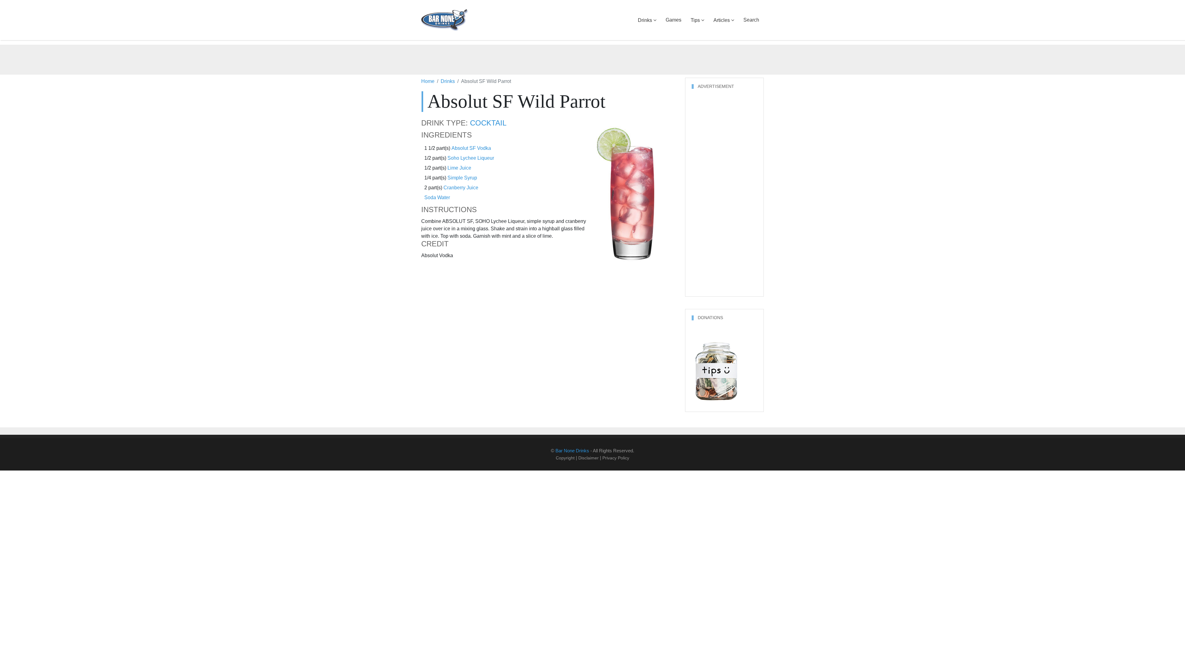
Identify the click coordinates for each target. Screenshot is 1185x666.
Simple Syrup (462, 177)
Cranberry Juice (460, 187)
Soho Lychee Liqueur (470, 158)
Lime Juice (459, 168)
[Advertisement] (592, 58)
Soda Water (437, 197)
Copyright (565, 457)
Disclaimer (588, 457)
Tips (695, 20)
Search (751, 20)
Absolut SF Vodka (471, 148)
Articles (721, 20)
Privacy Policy (615, 457)
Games (673, 20)
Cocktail (488, 123)
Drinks (645, 20)
